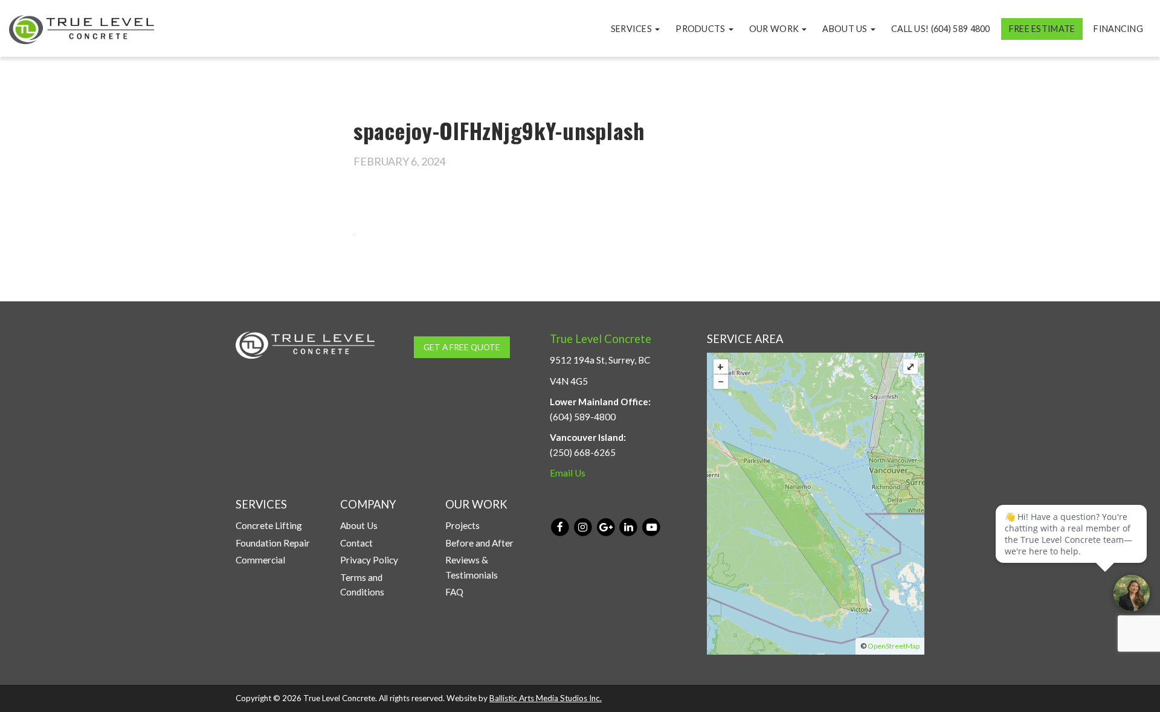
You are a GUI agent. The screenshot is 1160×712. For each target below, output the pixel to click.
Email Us (567, 472)
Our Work (775, 29)
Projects (462, 525)
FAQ (454, 591)
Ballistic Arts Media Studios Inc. (545, 698)
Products (701, 29)
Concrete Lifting (269, 525)
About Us (845, 29)
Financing (1118, 29)
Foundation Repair (273, 542)
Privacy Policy (369, 559)
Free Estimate (1042, 29)
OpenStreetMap (894, 645)
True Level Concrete (600, 338)
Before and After (479, 542)
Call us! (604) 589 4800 (940, 29)
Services (632, 29)
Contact (356, 542)
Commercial (260, 559)
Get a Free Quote (462, 347)
